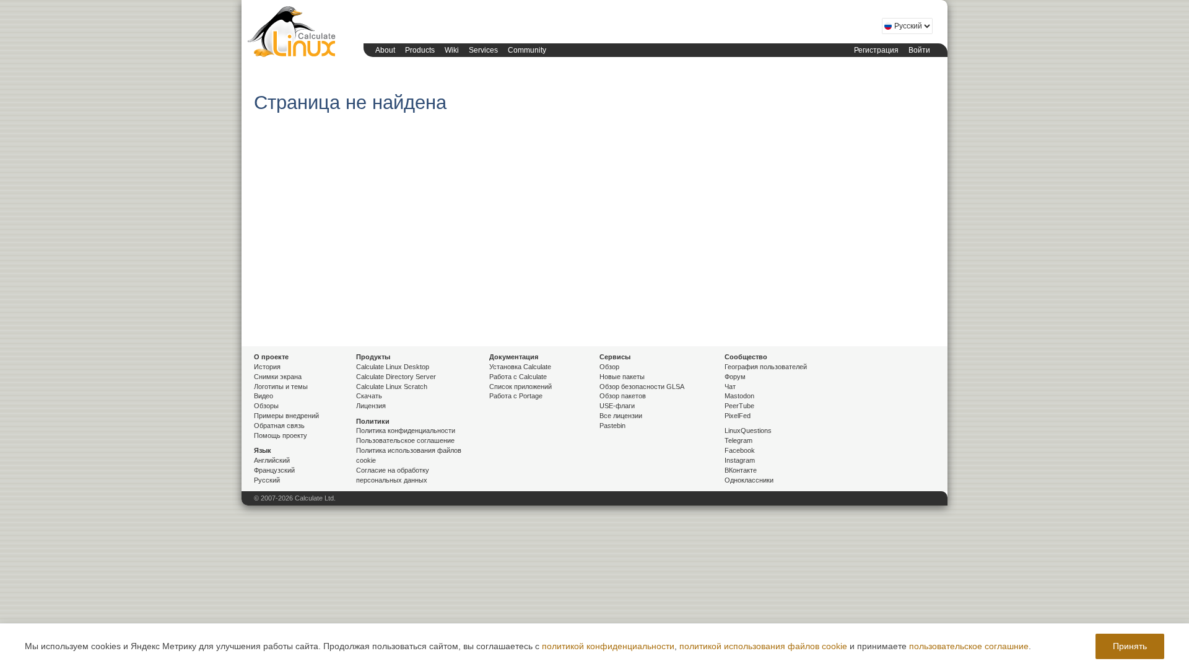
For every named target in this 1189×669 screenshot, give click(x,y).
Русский (267, 480)
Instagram (740, 460)
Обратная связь (279, 425)
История (267, 366)
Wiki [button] (452, 50)
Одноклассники (749, 480)
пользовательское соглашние (969, 646)
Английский (272, 460)
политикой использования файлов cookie (763, 646)
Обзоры (266, 405)
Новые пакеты (622, 376)
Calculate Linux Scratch (391, 386)
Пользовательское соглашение (405, 440)
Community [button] (527, 50)
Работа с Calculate (518, 376)
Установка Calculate (520, 366)
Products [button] (420, 50)
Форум (735, 376)
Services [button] (483, 50)
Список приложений (520, 386)
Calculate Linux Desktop (392, 366)
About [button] (385, 50)
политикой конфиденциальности (608, 646)
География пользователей (766, 366)
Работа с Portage (515, 396)
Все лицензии (620, 415)
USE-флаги (617, 405)
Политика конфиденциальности (405, 430)
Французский (274, 470)
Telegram (738, 440)
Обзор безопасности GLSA (641, 386)
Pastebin (612, 425)
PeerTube (739, 405)
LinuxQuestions (748, 430)
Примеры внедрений (286, 415)
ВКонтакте (741, 470)
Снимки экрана (278, 376)
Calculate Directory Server (396, 376)
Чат (730, 386)
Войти (919, 50)
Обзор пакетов (622, 396)
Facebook (740, 450)
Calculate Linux (294, 34)
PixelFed (738, 415)
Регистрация (876, 50)
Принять (1130, 646)
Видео (263, 396)
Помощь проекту (280, 435)
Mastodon (739, 396)
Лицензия (371, 405)
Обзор (609, 366)
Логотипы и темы (281, 386)
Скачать (369, 396)
